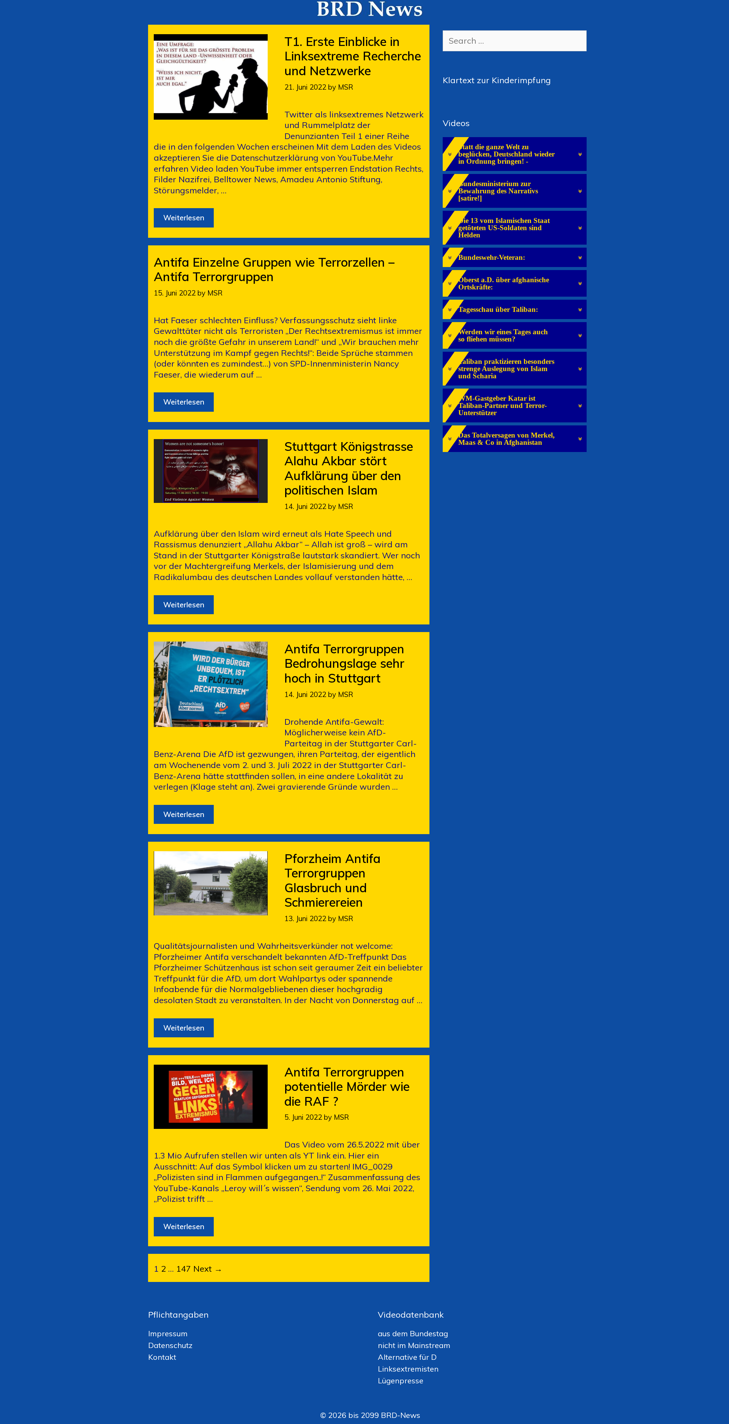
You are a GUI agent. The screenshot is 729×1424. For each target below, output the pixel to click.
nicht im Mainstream (414, 1345)
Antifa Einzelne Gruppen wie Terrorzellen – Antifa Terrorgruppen (274, 269)
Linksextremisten (408, 1368)
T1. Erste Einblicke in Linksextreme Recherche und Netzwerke (352, 56)
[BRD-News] (370, 7)
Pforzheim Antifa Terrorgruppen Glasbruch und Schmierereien (332, 880)
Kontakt (162, 1357)
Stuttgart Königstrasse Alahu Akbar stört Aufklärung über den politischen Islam (348, 468)
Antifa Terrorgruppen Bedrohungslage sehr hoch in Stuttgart (344, 663)
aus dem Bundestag (413, 1333)
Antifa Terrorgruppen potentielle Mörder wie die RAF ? (347, 1086)
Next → (207, 1268)
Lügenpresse (400, 1380)
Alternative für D (407, 1357)
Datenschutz (170, 1345)
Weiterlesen (188, 220)
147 (183, 1268)
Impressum (168, 1333)
